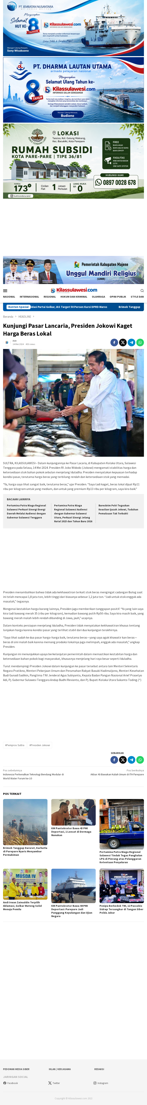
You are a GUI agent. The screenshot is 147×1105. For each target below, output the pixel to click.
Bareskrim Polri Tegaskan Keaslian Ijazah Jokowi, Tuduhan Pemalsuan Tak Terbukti (118, 509)
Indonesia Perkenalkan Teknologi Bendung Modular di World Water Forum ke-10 (33, 774)
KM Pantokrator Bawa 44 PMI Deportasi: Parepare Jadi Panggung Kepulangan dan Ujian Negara (71, 911)
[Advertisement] (73, 229)
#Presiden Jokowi (39, 745)
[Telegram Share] (131, 342)
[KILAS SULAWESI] (73, 290)
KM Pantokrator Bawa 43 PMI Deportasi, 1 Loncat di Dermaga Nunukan (71, 832)
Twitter (56, 1083)
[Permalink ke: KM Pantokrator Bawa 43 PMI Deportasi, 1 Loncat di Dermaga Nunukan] (73, 812)
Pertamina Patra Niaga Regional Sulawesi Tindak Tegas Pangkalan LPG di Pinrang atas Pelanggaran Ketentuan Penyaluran (121, 857)
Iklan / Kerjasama (60, 1069)
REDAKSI (99, 1069)
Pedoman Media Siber (16, 1069)
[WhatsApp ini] (140, 342)
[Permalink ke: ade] (7, 342)
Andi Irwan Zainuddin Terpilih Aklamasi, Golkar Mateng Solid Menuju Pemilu (22, 906)
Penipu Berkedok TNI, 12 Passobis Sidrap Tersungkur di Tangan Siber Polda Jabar (121, 909)
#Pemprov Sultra (14, 745)
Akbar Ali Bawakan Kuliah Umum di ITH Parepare (117, 772)
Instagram (103, 1083)
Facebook (12, 1083)
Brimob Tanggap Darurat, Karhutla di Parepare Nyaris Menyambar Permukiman (25, 851)
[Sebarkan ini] (114, 342)
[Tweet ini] (123, 342)
